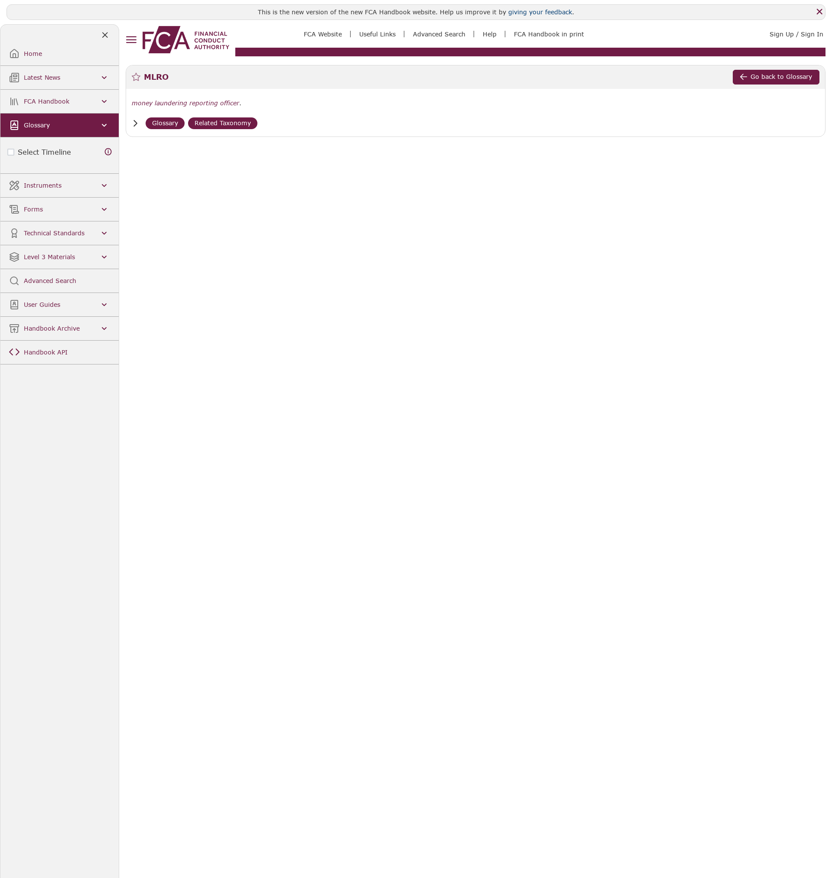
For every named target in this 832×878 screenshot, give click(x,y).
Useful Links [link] (377, 34)
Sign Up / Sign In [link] (796, 34)
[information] (108, 152)
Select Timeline (44, 152)
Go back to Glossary (781, 76)
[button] (135, 123)
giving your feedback (540, 12)
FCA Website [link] (323, 34)
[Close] (819, 11)
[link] (186, 39)
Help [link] (490, 34)
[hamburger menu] (131, 40)
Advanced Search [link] (439, 34)
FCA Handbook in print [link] (549, 34)
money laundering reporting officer (185, 103)
